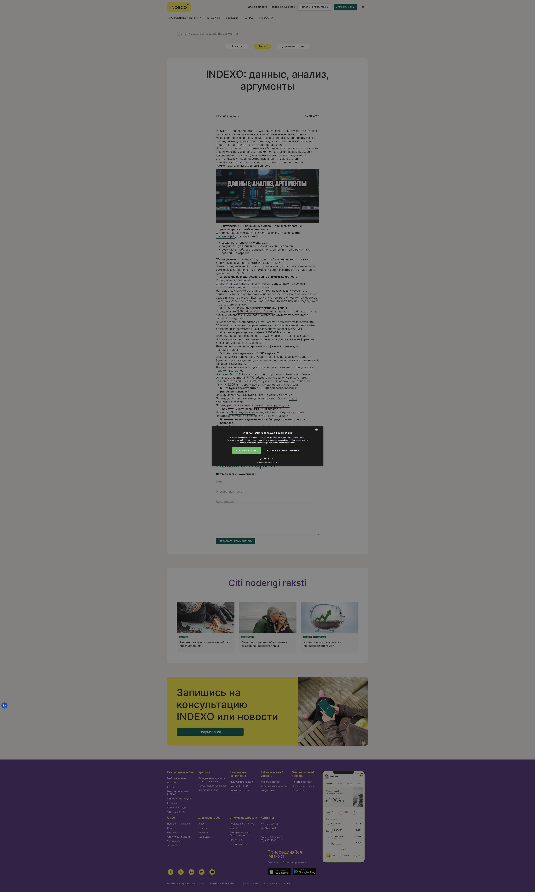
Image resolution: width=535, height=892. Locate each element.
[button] (267, 458)
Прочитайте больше (287, 443)
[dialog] (267, 446)
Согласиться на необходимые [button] (283, 450)
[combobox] (316, 429)
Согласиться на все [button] (246, 450)
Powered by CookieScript (267, 463)
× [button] (320, 430)
